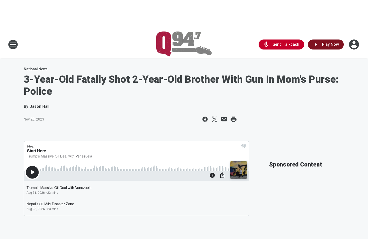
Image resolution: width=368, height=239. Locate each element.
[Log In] (354, 45)
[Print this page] (233, 119)
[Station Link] (184, 45)
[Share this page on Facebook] (205, 119)
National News (36, 69)
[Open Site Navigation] (13, 45)
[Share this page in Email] (224, 119)
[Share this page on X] (214, 119)
